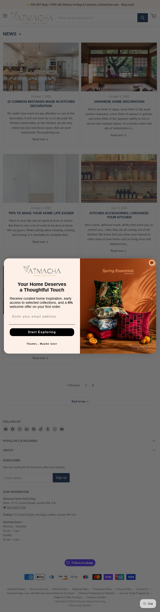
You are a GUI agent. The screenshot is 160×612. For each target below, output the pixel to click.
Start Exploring (42, 332)
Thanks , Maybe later (42, 343)
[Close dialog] (151, 262)
